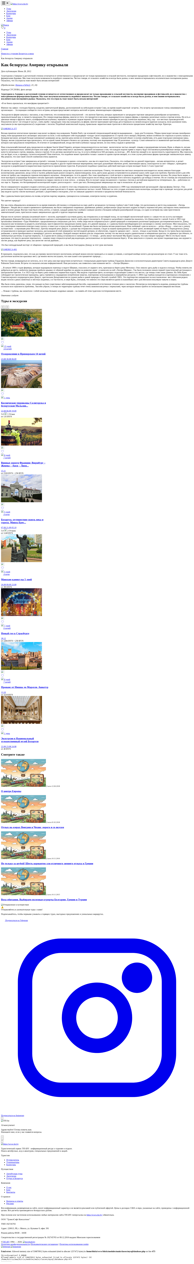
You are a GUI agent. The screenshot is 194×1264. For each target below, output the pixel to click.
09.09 (9, 584)
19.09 (14, 411)
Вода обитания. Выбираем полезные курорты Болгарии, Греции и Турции (44, 899)
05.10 (14, 527)
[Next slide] (7, 307)
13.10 (3, 692)
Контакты (10, 1192)
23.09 (14, 584)
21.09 (9, 527)
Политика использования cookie (74, 1244)
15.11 (3, 471)
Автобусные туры (14, 1174)
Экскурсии (11, 11)
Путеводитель (12, 1160)
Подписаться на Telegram (16, 920)
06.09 (14, 359)
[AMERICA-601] (9, 249)
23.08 (3, 359)
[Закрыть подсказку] (2, 1118)
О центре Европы (11, 791)
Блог (8, 16)
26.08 (3, 584)
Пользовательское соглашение (44, 1244)
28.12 (3, 638)
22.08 (3, 411)
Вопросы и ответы (14, 1201)
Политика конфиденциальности (15, 1244)
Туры (8, 9)
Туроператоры (12, 1162)
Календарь (11, 13)
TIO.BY (6, 1242)
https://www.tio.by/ (95, 1215)
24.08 (14, 746)
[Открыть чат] (2, 1137)
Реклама (10, 1203)
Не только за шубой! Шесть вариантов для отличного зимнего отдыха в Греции (47, 863)
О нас (8, 1187)
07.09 (3, 527)
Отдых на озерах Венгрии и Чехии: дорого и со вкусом (32, 827)
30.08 (9, 359)
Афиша (9, 20)
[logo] (19, 4)
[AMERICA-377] (9, 129)
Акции (9, 18)
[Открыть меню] (5, 3)
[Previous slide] (3, 307)
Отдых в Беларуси (14, 1178)
